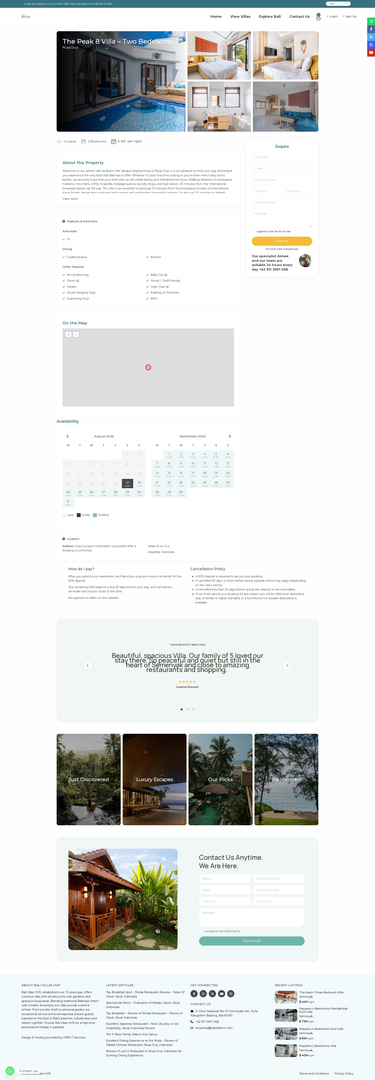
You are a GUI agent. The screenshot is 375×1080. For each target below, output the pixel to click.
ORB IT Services (74, 1037)
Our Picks (220, 779)
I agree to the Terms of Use (273, 231)
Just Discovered (88, 779)
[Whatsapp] (10, 1071)
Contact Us (299, 16)
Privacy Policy (344, 1073)
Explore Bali (270, 16)
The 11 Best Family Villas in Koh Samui (131, 1034)
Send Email (252, 941)
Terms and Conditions (314, 1073)
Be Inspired (286, 779)
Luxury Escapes (154, 779)
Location (73, 539)
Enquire (282, 241)
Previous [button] (88, 665)
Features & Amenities (82, 221)
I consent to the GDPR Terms (222, 931)
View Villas (240, 16)
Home (216, 16)
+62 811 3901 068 (207, 1021)
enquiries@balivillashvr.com (214, 1028)
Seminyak (306, 996)
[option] (187, 666)
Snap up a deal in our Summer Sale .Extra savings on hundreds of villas (68, 3)
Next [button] (287, 665)
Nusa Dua (70, 47)
